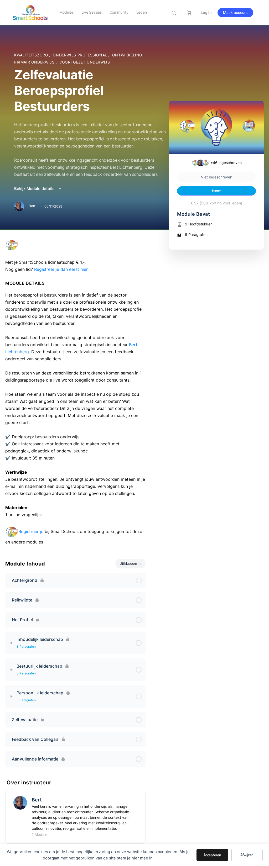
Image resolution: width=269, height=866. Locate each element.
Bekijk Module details (34, 188)
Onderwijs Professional (80, 55)
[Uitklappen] (11, 643)
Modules (66, 12)
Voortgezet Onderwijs (84, 62)
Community (119, 12)
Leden (141, 12)
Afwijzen (247, 854)
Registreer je (30, 531)
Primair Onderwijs (35, 62)
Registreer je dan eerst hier (60, 269)
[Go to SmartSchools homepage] (30, 12)
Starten (216, 190)
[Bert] (20, 802)
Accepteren (212, 854)
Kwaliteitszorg (31, 55)
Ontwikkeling (127, 55)
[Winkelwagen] (189, 13)
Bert (37, 799)
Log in (206, 12)
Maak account (235, 12)
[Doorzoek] (173, 12)
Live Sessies (91, 12)
